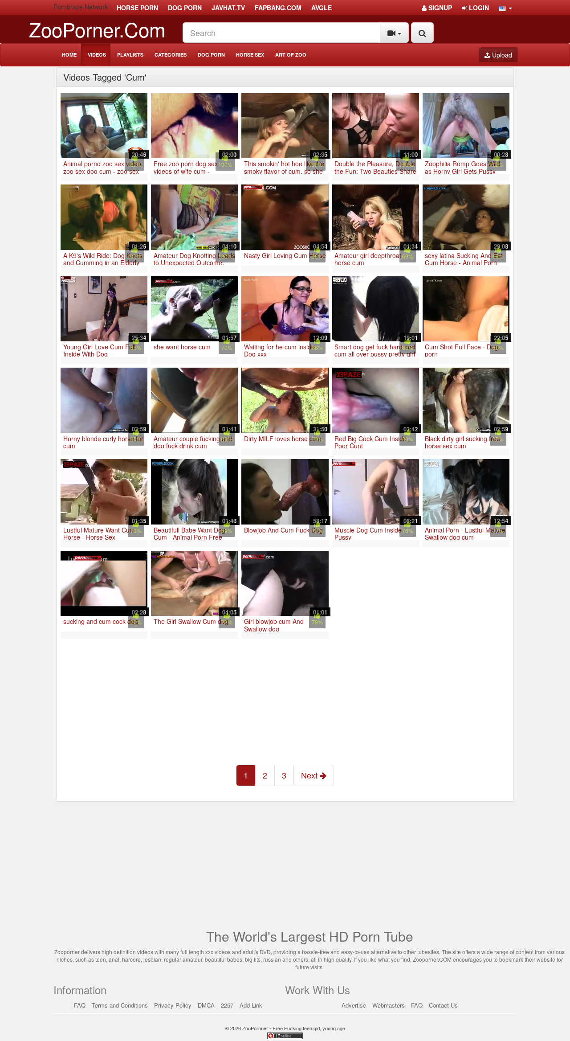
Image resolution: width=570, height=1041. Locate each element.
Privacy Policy (172, 1005)
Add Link (251, 1005)
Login (478, 7)
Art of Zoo (290, 54)
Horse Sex (250, 54)
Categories (171, 54)
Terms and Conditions (120, 1005)
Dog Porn (211, 54)
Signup (439, 7)
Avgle (321, 7)
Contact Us (443, 1005)
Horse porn (137, 7)
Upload (501, 54)
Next (310, 775)
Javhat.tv (228, 7)
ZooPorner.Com (97, 29)
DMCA (206, 1005)
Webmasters (388, 1005)
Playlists (130, 54)
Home (69, 54)
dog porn (185, 7)
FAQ (80, 1005)
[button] (505, 7)
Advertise (354, 1005)
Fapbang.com (278, 7)
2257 (227, 1005)
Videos (97, 54)
